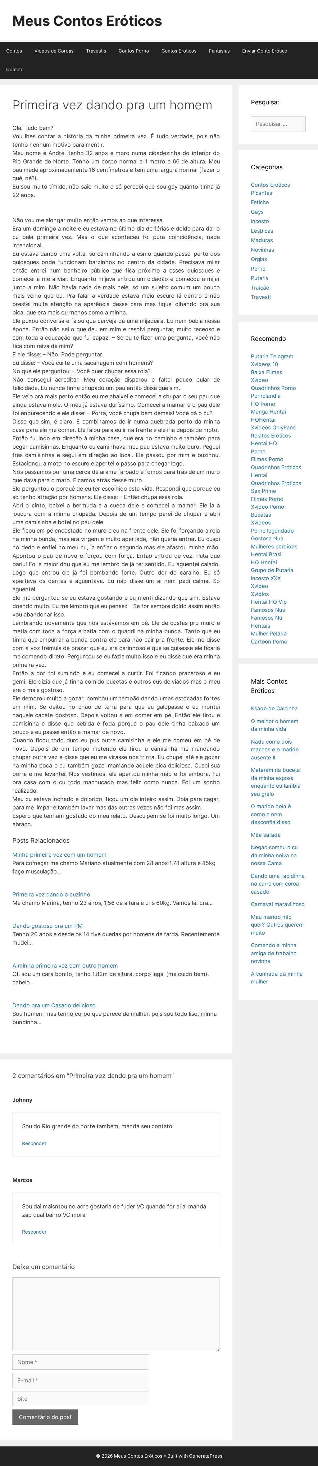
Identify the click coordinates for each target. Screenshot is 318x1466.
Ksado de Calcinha (274, 708)
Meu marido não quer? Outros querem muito (277, 925)
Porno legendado (272, 531)
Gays (257, 212)
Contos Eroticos (179, 51)
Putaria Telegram (272, 356)
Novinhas (262, 250)
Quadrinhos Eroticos (276, 483)
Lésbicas (262, 231)
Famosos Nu (266, 618)
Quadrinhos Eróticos (276, 467)
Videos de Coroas (54, 51)
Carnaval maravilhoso (278, 904)
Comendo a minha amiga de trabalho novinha (274, 953)
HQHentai (263, 420)
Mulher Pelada (269, 633)
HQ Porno (263, 404)
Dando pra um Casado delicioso (54, 1005)
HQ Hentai (264, 562)
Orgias (259, 259)
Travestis (96, 51)
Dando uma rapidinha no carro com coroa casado (278, 884)
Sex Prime (263, 491)
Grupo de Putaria (272, 570)
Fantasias (219, 51)
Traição (260, 288)
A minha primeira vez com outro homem (65, 965)
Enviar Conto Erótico (264, 51)
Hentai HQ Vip (269, 602)
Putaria (260, 278)
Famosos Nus (268, 610)
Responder (34, 1143)
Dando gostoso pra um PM (47, 926)
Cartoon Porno (269, 642)
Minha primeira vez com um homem (59, 854)
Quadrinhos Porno (273, 388)
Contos (14, 51)
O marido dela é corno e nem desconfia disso (271, 814)
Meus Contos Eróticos (87, 20)
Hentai (259, 475)
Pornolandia (266, 396)
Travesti (261, 297)
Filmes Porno (267, 459)
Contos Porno (134, 51)
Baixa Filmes (266, 372)
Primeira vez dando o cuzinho (51, 894)
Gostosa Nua (267, 538)
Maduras (262, 240)
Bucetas (261, 515)
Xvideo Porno (267, 507)
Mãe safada (266, 835)
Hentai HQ (264, 443)
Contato (15, 69)
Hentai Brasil (267, 554)
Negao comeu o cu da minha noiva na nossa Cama (274, 855)
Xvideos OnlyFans (273, 427)
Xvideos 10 (264, 364)
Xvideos (261, 523)
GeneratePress (205, 1456)
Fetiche (260, 202)
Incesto (260, 221)
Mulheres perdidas (274, 546)
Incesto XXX (266, 578)
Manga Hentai (268, 412)
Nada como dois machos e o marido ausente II (275, 750)
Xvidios (260, 594)
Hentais (260, 626)
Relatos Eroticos (271, 436)
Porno (258, 269)
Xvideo (259, 380)
